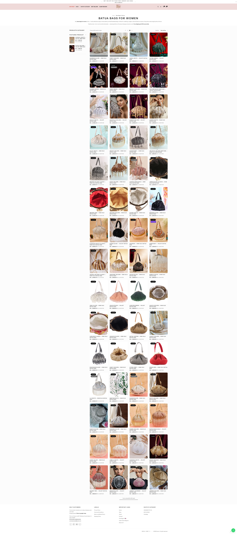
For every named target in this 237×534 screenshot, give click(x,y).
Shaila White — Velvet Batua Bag (97, 120)
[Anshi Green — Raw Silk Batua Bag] (119, 75)
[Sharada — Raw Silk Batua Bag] (139, 230)
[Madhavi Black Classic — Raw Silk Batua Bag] (99, 168)
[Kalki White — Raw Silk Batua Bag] (99, 137)
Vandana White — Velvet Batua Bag (137, 460)
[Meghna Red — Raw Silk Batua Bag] (99, 199)
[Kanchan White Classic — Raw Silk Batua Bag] (99, 230)
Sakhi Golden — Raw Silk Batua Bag (118, 182)
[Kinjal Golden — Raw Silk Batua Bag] (159, 446)
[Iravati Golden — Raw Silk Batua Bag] (119, 137)
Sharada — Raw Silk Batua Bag (138, 244)
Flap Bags (146, 514)
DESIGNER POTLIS (148, 510)
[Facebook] (70, 524)
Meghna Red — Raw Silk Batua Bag (97, 213)
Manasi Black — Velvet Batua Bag (117, 491)
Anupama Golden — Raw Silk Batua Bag (119, 275)
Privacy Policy (97, 510)
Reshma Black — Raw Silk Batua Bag (158, 213)
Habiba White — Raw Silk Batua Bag (157, 120)
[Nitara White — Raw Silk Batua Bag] (139, 199)
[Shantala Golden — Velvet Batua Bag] (119, 106)
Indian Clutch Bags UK (123, 520)
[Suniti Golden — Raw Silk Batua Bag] (119, 354)
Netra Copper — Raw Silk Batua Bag (138, 337)
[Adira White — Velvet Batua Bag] (139, 45)
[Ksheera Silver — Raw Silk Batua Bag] (119, 415)
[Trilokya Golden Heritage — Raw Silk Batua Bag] (159, 137)
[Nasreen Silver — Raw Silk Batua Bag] (99, 45)
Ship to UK (121, 522)
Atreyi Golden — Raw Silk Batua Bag (118, 59)
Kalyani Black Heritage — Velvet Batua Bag (158, 90)
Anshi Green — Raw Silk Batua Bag (117, 90)
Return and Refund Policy (99, 514)
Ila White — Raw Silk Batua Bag (98, 399)
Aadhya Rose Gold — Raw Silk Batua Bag (138, 182)
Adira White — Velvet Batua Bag (138, 59)
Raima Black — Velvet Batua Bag (119, 244)
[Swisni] (118, 6)
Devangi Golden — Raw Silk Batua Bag (118, 213)
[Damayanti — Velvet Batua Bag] (159, 230)
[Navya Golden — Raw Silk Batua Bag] (159, 385)
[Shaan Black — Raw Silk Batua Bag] (139, 261)
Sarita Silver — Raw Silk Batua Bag (97, 430)
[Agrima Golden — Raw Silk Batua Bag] (159, 477)
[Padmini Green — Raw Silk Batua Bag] (99, 75)
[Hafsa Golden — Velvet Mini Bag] (71, 48)
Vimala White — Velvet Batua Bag (117, 460)
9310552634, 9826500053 (75, 519)
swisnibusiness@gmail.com (75, 521)
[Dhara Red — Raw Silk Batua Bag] (159, 354)
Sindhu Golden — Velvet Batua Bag (137, 120)
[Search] (158, 6)
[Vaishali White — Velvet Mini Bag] (71, 40)
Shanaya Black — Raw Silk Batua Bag (118, 337)
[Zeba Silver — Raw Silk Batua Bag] (99, 292)
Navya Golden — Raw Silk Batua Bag (158, 399)
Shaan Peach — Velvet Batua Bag (117, 306)
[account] (160, 6)
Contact (121, 516)
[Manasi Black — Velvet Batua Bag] (119, 477)
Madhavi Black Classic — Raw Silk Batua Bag (98, 182)
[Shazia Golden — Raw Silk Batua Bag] (159, 292)
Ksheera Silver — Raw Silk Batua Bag (118, 430)
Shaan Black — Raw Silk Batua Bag (137, 275)
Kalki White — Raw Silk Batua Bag (97, 151)
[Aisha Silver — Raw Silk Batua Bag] (99, 446)
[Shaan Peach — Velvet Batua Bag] (119, 292)
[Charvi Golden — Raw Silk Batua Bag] (159, 323)
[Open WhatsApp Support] (233, 530)
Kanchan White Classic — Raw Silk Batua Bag (98, 244)
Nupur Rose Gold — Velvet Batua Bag (158, 430)
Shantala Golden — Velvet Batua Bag (118, 120)
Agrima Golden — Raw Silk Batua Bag (158, 491)
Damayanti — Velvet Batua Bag (158, 244)
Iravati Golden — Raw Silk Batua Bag (118, 151)
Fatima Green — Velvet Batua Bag (157, 59)
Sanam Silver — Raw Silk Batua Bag (137, 399)
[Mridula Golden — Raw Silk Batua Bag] (139, 75)
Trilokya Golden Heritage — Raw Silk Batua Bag (159, 151)
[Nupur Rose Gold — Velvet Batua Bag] (159, 415)
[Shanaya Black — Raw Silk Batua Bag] (119, 323)
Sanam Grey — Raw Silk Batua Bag (137, 151)
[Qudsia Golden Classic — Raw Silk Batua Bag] (99, 261)
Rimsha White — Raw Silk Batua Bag (157, 275)
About (120, 514)
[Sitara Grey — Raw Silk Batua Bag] (139, 354)
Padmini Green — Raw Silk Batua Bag (98, 90)
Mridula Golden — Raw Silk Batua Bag (138, 90)
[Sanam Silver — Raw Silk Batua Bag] (139, 385)
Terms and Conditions (99, 512)
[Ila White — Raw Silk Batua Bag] (99, 385)
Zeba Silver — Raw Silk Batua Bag (97, 306)
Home (113, 15)
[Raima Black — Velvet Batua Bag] (119, 230)
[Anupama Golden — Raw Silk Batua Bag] (119, 261)
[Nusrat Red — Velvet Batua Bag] (99, 477)
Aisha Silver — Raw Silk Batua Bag (97, 460)
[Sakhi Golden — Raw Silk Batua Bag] (119, 168)
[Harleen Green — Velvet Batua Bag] (139, 292)
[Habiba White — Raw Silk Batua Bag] (159, 106)
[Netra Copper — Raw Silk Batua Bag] (139, 323)
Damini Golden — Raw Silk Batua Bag (138, 430)
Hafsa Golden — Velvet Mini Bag (80, 46)
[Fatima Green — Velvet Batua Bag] (159, 45)
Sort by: (157, 30)
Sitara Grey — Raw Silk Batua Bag (137, 368)
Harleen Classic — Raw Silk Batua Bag (99, 337)
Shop (120, 512)
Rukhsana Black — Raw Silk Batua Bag (99, 368)
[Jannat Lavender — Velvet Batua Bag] (139, 477)
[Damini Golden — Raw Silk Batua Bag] (139, 415)
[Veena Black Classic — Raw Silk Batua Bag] (159, 168)
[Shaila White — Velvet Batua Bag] (99, 106)
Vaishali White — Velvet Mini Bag (80, 38)
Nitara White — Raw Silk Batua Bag (137, 213)
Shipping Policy (97, 516)
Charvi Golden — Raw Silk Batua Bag (158, 337)
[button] (102, 2)
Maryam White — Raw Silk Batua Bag (118, 399)
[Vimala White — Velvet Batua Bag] (119, 446)
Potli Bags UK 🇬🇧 (122, 518)
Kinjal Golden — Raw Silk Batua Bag (158, 460)
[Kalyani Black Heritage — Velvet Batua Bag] (159, 75)
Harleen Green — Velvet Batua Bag (137, 306)
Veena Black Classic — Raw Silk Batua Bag (158, 182)
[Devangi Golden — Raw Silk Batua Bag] (119, 199)
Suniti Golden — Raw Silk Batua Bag (118, 368)
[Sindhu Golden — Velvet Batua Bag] (139, 106)
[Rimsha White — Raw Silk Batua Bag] (159, 261)
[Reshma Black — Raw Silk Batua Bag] (159, 199)
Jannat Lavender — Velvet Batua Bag (138, 491)
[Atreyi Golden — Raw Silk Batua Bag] (119, 45)
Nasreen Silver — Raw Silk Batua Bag (98, 59)
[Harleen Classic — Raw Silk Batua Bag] (99, 323)
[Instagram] (74, 524)
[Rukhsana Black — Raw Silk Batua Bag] (99, 354)
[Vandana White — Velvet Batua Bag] (139, 446)
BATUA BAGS (146, 512)
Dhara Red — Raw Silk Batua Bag (158, 368)
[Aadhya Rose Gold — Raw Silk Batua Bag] (139, 168)
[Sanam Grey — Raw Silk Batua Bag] (139, 137)
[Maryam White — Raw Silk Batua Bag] (119, 385)
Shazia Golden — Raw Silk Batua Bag (158, 306)
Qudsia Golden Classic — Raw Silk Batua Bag (98, 275)
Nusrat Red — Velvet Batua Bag (98, 491)
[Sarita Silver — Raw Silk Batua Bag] (99, 415)
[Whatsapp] (80, 524)
